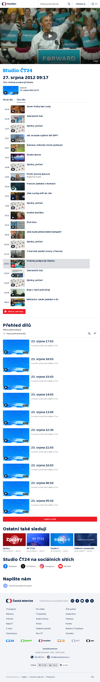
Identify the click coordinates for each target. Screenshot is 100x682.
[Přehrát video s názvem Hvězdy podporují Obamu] (50, 36)
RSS (92, 677)
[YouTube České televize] (82, 601)
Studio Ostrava (42, 618)
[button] (50, 36)
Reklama (10, 614)
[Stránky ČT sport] (26, 641)
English (24, 677)
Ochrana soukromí (36, 677)
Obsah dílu (8, 99)
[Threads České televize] (92, 601)
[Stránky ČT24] (10, 641)
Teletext (9, 618)
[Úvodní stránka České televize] (19, 601)
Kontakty (70, 633)
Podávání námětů (43, 628)
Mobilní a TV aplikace (74, 628)
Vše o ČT (39, 633)
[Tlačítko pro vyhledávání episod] (89, 333)
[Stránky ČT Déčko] (61, 641)
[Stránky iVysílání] (45, 641)
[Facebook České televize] (77, 601)
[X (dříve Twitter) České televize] (87, 601)
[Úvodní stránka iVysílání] (11, 3)
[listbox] (53, 665)
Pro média (40, 609)
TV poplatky (41, 614)
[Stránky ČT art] (76, 641)
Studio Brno (71, 614)
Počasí (38, 623)
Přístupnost (50, 677)
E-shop (9, 628)
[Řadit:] (95, 333)
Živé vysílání (71, 609)
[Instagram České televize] (72, 601)
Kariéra (69, 623)
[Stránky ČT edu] (90, 641)
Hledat (69, 3)
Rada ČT (9, 623)
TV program (11, 609)
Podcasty (69, 618)
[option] (42, 665)
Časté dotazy (11, 633)
